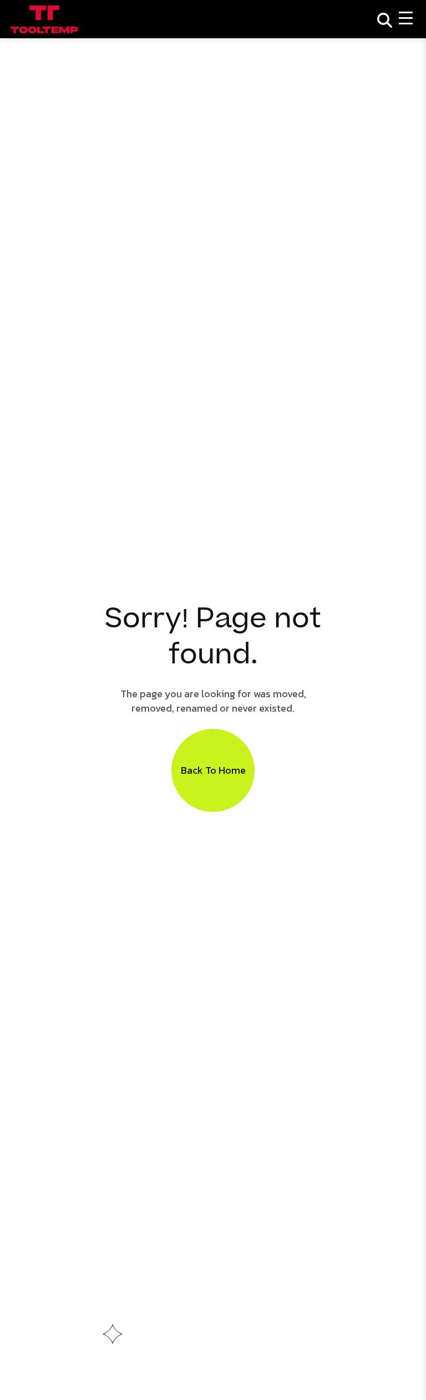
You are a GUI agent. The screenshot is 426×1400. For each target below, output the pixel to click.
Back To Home (213, 770)
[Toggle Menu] (405, 19)
